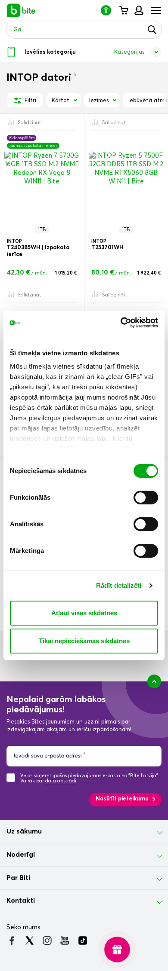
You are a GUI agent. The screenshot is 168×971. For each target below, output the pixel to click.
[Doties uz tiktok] (82, 940)
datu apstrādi (60, 781)
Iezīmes (99, 101)
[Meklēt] (152, 29)
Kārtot (60, 101)
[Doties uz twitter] (29, 940)
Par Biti (18, 877)
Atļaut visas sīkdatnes (84, 613)
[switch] (146, 497)
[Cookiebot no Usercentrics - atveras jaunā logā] (121, 322)
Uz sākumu (24, 831)
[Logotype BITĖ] (21, 10)
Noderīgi (20, 854)
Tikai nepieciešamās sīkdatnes (84, 640)
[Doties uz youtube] (64, 940)
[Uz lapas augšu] (154, 681)
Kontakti (20, 900)
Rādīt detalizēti (119, 585)
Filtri (29, 101)
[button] (109, 10)
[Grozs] (123, 10)
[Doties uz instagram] (47, 940)
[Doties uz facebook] (11, 940)
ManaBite (138, 10)
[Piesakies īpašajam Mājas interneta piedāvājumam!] (117, 949)
